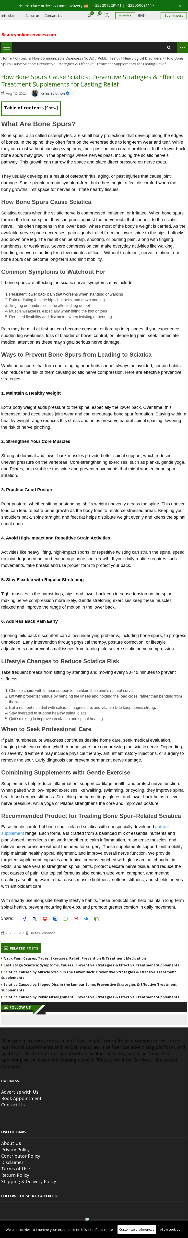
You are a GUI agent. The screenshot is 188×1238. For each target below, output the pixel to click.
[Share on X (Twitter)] (34, 918)
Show (51, 108)
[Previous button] (27, 6)
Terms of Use (15, 1169)
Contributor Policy (20, 1156)
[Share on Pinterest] (45, 918)
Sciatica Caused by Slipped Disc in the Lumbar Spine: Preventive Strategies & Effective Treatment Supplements (89, 987)
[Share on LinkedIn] (55, 918)
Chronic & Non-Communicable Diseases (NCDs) (55, 58)
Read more (104, 1229)
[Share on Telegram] (86, 918)
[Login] (107, 15)
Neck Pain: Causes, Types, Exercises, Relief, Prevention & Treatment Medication (75, 958)
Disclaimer (12, 1162)
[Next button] (21, 6)
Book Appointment (21, 1098)
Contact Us (13, 1105)
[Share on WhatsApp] (65, 918)
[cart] (89, 15)
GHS (142, 15)
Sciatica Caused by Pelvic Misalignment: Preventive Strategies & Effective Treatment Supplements (91, 997)
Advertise (125, 15)
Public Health (109, 58)
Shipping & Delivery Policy (28, 1181)
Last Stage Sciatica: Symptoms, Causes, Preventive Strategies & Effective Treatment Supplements (91, 965)
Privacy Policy (15, 1149)
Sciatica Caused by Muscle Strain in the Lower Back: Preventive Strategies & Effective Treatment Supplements (88, 975)
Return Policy (15, 1175)
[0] (98, 15)
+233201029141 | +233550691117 (126, 5)
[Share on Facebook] (24, 918)
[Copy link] (96, 918)
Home (7, 58)
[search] (169, 47)
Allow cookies (170, 1229)
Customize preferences (136, 1229)
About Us (11, 1143)
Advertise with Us (19, 1092)
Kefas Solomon (52, 93)
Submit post (173, 15)
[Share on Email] (75, 918)
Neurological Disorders (143, 58)
